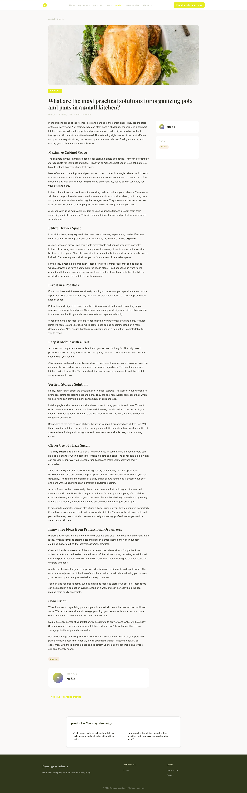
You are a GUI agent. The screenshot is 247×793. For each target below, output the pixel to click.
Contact (170, 775)
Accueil (51, 19)
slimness (147, 5)
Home (72, 5)
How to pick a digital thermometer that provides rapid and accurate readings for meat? (148, 735)
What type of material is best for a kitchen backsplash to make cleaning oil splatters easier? (93, 735)
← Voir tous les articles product (64, 696)
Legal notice (172, 770)
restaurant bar (133, 5)
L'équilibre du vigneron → (189, 5)
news (109, 5)
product (119, 5)
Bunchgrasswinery (55, 766)
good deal (98, 5)
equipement (84, 5)
